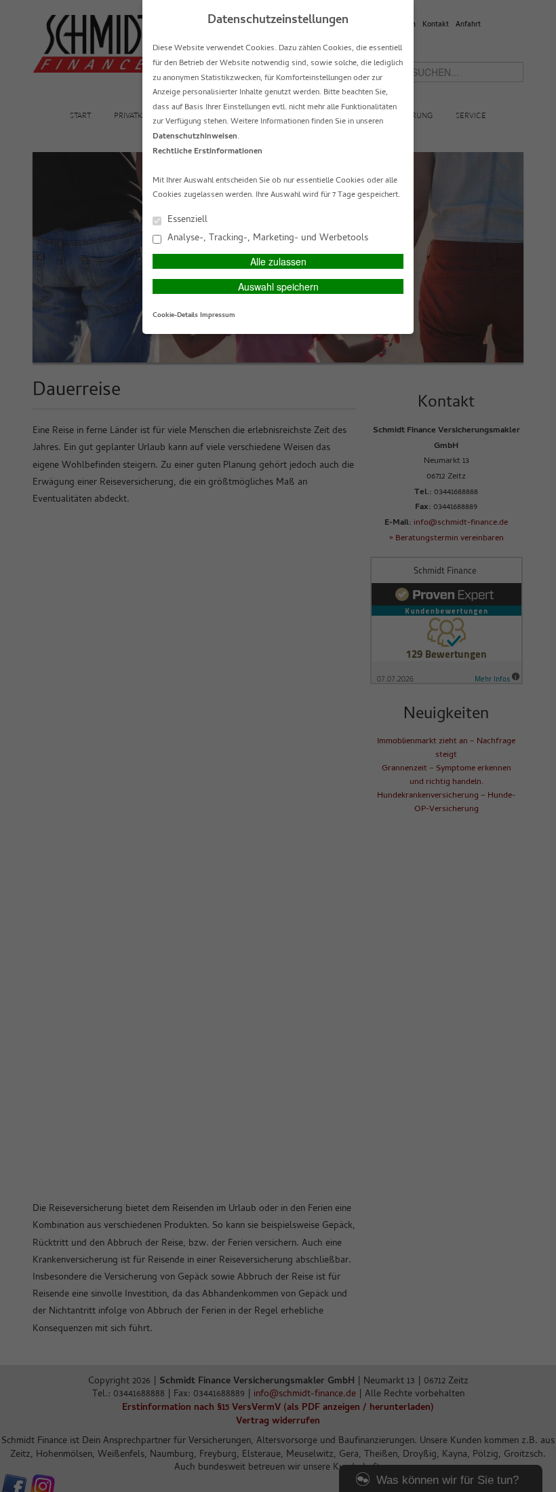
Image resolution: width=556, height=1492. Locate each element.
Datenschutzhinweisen (195, 137)
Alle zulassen (278, 261)
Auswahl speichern (278, 286)
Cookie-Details (175, 315)
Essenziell (186, 219)
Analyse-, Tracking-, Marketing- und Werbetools (266, 238)
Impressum (217, 315)
